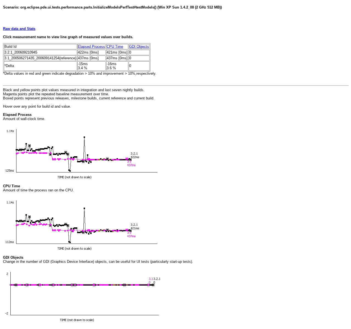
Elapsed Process (91, 46)
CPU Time (115, 46)
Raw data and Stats (19, 29)
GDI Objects (139, 46)
